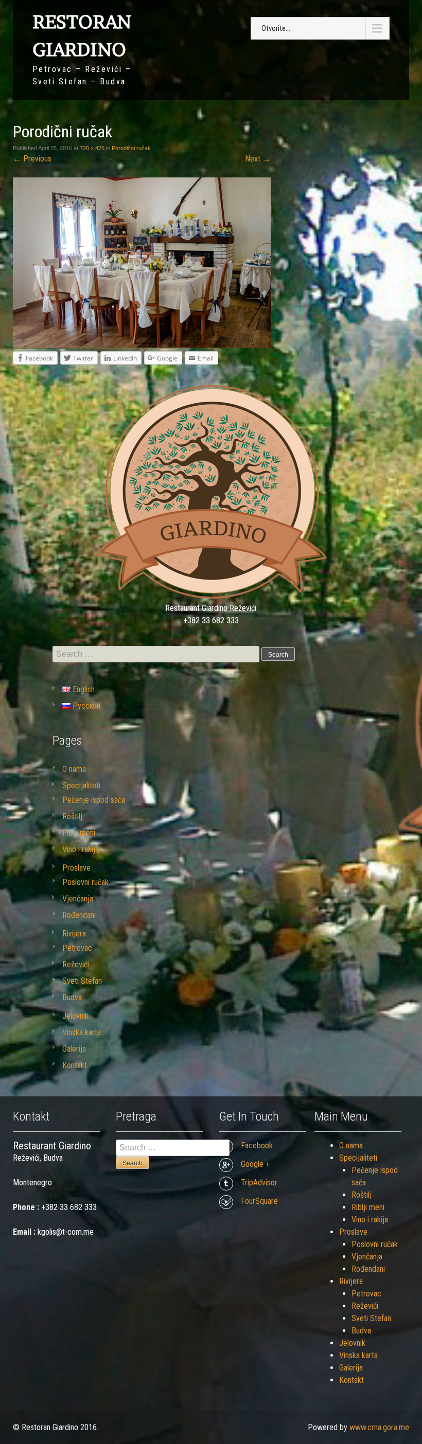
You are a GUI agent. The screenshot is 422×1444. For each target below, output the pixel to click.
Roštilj (72, 816)
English (83, 689)
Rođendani (79, 915)
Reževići (75, 964)
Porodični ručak (131, 148)
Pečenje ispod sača (93, 800)
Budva (72, 997)
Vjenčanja (77, 899)
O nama (74, 769)
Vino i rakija (80, 849)
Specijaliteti (81, 785)
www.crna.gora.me (379, 1427)
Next (258, 159)
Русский (85, 706)
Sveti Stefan (82, 981)
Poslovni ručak (85, 882)
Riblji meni (78, 833)
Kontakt (74, 1065)
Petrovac (77, 948)
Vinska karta (81, 1032)
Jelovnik (75, 1016)
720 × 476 (92, 148)
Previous (32, 159)
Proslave (76, 868)
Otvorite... (275, 28)
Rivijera (74, 933)
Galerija (74, 1049)
